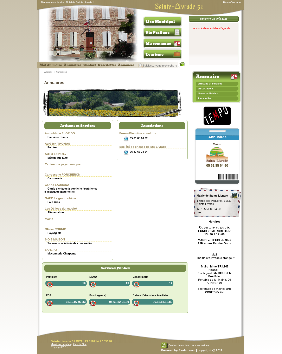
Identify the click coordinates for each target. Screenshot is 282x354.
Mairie (49, 218)
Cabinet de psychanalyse (63, 164)
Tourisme (155, 54)
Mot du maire (50, 65)
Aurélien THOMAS (57, 143)
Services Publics (208, 93)
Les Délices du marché (61, 208)
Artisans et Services (210, 83)
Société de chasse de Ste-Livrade (142, 146)
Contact (89, 65)
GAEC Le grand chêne (60, 198)
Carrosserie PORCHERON (62, 174)
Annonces (126, 65)
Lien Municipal (160, 22)
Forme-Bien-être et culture (137, 133)
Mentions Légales (61, 344)
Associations (206, 88)
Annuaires (72, 65)
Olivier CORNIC (55, 229)
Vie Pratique (157, 32)
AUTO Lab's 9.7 (55, 154)
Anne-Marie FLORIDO (60, 133)
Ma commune (158, 43)
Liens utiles (205, 98)
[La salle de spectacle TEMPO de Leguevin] (217, 124)
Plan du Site (79, 344)
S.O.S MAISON (55, 239)
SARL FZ (51, 249)
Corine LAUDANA (57, 184)
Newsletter (107, 65)
